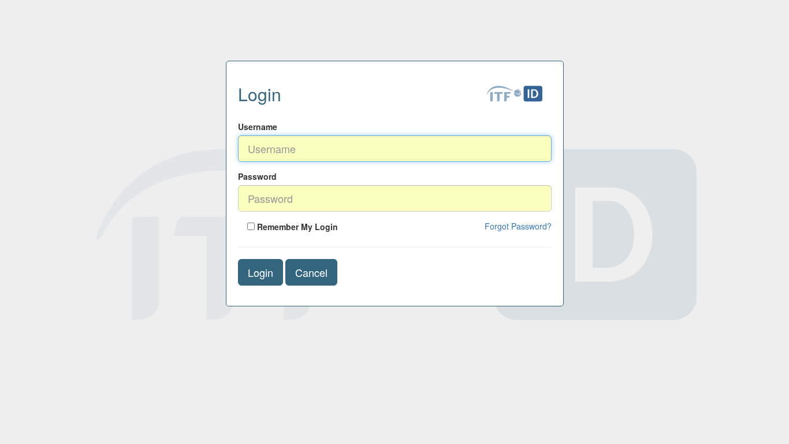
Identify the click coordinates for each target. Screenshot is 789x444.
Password (257, 176)
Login (260, 272)
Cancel (311, 272)
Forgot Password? (518, 226)
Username (257, 126)
